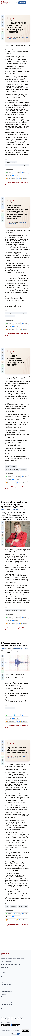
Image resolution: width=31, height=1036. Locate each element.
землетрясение (10, 707)
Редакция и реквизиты (6, 984)
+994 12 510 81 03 (5, 966)
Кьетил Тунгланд (23, 906)
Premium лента (4, 976)
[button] (2, 16)
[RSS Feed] (21, 1018)
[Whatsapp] (2, 1018)
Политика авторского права (8, 1008)
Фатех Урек (22, 610)
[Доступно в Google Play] (15, 1025)
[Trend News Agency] (5, 954)
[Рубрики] (28, 2)
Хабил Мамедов (10, 316)
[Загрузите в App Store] (5, 1025)
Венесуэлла (23, 469)
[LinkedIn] (18, 1018)
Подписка (3, 996)
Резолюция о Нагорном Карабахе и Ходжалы (17, 165)
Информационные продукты (8, 998)
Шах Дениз (13, 906)
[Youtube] (12, 1018)
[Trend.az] (5, 2)
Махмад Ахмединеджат (12, 469)
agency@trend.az (4, 967)
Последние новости (5, 974)
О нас (2, 982)
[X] (8, 1018)
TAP (7, 906)
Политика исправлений (6, 991)
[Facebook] (5, 1018)
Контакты (3, 986)
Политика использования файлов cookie (10, 1011)
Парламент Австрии (11, 162)
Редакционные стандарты (7, 989)
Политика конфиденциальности (8, 1006)
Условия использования (7, 1004)
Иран (7, 466)
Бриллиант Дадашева (11, 610)
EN (12, 1033)
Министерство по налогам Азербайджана (16, 313)
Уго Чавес (13, 466)
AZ (15, 1033)
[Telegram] (15, 1018)
